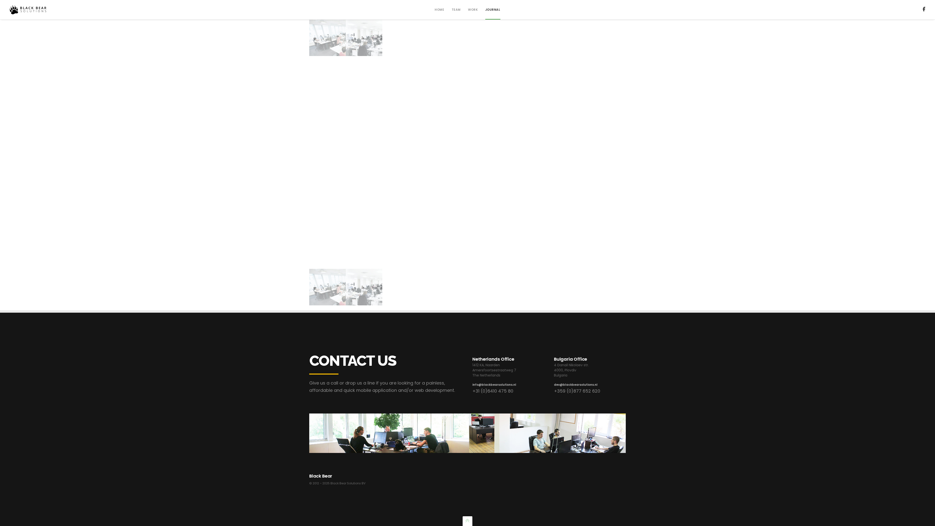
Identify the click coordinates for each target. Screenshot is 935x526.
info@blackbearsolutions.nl (494, 385)
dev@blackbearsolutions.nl (576, 385)
